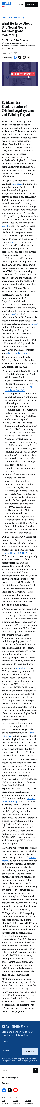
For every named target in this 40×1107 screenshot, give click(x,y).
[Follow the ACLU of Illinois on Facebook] (4, 1090)
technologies (22, 667)
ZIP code (6, 1050)
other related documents (18, 352)
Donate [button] (30, 4)
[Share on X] (19, 58)
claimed (14, 242)
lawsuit (13, 314)
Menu (20, 4)
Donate (5, 1083)
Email (5, 1041)
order (35, 323)
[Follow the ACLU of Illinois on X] (10, 1090)
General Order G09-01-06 (14, 552)
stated (5, 225)
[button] (24, 57)
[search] (36, 1070)
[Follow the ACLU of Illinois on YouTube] (15, 1090)
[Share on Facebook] (15, 58)
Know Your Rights (10, 1077)
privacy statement (31, 1061)
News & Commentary (12, 18)
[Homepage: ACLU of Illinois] (9, 4)
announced (17, 183)
